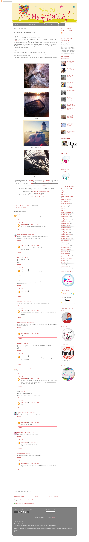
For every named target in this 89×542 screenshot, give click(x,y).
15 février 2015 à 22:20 (25, 391)
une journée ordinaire (39, 190)
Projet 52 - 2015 (54, 183)
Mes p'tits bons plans (65, 229)
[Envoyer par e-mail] (32, 205)
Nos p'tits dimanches (65, 257)
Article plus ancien (54, 497)
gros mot (38, 193)
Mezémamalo (19, 301)
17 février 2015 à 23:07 (34, 422)
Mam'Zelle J (63, 208)
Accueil (16, 25)
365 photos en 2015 (35, 185)
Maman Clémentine (44, 182)
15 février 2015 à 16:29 (33, 215)
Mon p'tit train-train (65, 245)
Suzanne (19, 453)
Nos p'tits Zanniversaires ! (66, 258)
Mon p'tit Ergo (64, 244)
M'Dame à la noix (27, 182)
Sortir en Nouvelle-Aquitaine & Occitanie (32, 25)
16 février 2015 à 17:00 (30, 432)
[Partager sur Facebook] (36, 205)
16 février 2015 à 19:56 (25, 453)
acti (62, 192)
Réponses (21, 222)
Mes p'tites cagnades (65, 216)
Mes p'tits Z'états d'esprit (66, 238)
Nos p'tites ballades (65, 249)
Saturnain (63, 264)
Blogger (53, 517)
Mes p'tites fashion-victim (66, 220)
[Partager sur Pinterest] (37, 205)
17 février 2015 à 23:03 (34, 310)
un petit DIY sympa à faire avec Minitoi (40, 191)
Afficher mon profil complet (67, 35)
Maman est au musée (21, 234)
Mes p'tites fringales (65, 221)
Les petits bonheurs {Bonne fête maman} (70, 99)
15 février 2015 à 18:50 (30, 234)
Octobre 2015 (64, 262)
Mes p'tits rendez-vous (66, 234)
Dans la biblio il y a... (51, 25)
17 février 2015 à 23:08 (34, 463)
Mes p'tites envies (64, 218)
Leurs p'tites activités (65, 203)
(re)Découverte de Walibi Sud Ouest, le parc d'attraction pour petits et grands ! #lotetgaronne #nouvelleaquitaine (68, 108)
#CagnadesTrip (64, 191)
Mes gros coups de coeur (66, 212)
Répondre (19, 219)
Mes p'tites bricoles (65, 214)
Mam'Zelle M (63, 210)
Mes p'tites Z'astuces (65, 227)
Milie (18, 257)
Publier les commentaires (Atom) (26, 500)
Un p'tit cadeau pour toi (66, 268)
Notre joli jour (64, 260)
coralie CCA (19, 343)
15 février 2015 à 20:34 (27, 301)
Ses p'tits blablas (64, 266)
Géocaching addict (65, 201)
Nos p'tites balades (65, 247)
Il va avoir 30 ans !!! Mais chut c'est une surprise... (71, 131)
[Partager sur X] (35, 205)
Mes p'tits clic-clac (65, 233)
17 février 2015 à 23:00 (34, 224)
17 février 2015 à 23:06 (34, 378)
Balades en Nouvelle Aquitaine (67, 196)
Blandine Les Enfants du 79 (22, 215)
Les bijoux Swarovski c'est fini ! (70, 70)
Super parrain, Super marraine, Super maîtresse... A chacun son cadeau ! (71, 118)
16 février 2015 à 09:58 (30, 412)
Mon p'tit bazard (64, 242)
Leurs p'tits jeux (64, 207)
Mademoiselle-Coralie (21, 432)
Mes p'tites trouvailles (65, 225)
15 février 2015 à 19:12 (24, 257)
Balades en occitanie (65, 199)
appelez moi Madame (21, 412)
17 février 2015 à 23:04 (34, 333)
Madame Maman (20, 369)
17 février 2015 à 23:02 (34, 270)
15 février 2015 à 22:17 (28, 369)
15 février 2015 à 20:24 (25, 280)
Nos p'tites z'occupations (66, 255)
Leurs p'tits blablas (65, 205)
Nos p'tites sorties (65, 253)
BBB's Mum (17, 41)
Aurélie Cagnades (24, 224)
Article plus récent (19, 497)
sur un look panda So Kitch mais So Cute (40, 198)
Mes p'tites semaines (22, 207)
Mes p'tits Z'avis (64, 236)
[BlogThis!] (34, 205)
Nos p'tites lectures (65, 251)
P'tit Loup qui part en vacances (47, 195)
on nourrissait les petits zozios (37, 196)
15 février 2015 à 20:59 (29, 322)
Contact (62, 25)
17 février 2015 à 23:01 (34, 245)
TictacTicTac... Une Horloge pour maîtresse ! (70, 124)
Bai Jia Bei (63, 194)
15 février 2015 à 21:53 (26, 343)
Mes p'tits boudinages (65, 231)
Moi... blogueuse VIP (65, 240)
